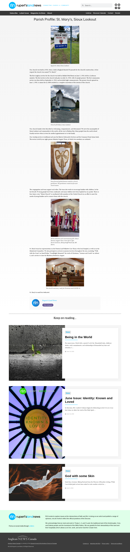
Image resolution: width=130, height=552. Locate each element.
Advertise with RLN (95, 543)
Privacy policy (105, 543)
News (68, 332)
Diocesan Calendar (99, 13)
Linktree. (31, 526)
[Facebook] (119, 5)
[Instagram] (116, 8)
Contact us (86, 543)
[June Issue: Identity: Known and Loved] (37, 458)
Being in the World (78, 337)
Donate (117, 13)
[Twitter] (119, 8)
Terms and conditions (116, 543)
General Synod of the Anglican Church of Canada (44, 543)
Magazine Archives (38, 13)
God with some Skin (79, 476)
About (49, 13)
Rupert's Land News (49, 300)
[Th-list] (116, 5)
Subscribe (14, 13)
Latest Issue (24, 13)
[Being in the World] (37, 380)
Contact (110, 13)
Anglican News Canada (14, 543)
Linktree (88, 13)
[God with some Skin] (37, 500)
